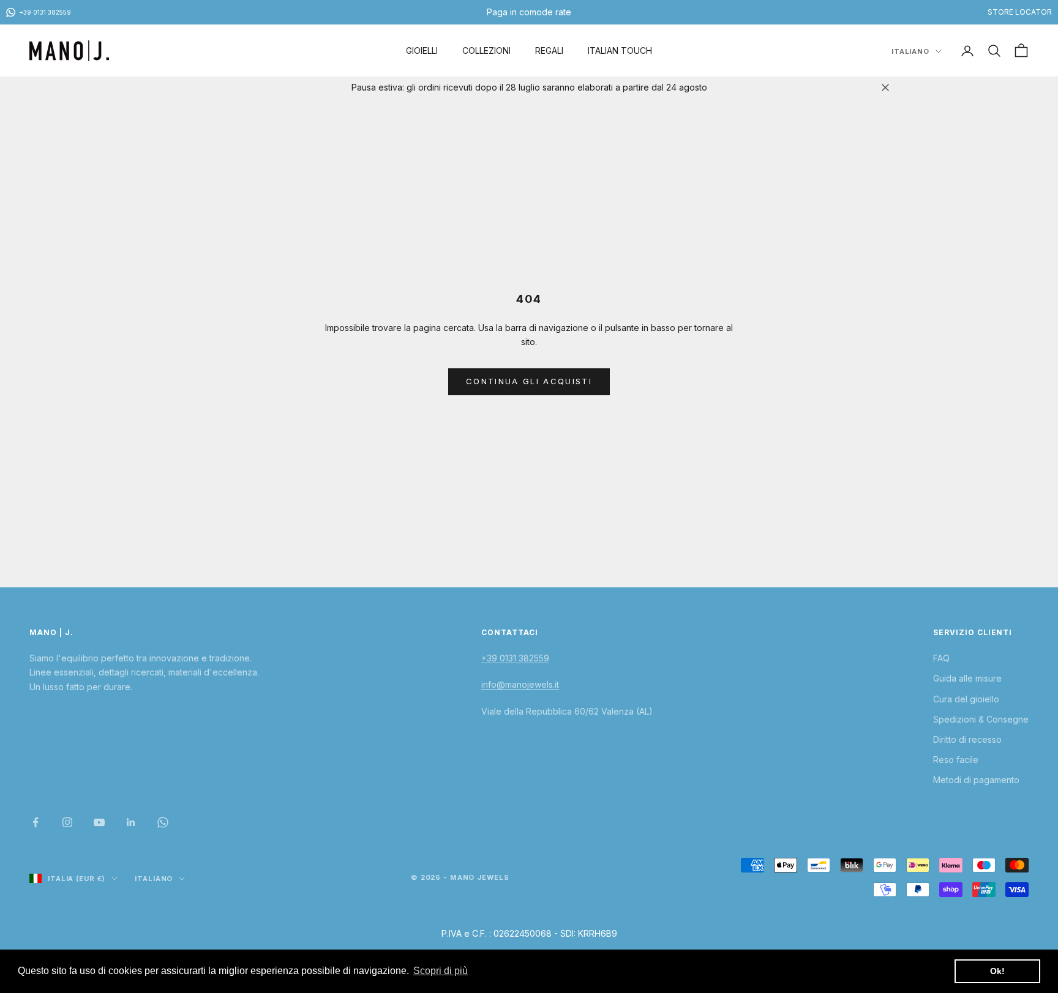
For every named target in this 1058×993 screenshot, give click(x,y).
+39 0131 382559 (515, 658)
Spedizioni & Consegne (981, 719)
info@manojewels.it (520, 684)
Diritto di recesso (967, 739)
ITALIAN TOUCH (620, 50)
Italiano (910, 51)
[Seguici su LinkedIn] (131, 822)
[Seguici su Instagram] (67, 822)
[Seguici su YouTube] (99, 822)
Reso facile (955, 759)
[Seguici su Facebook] (35, 822)
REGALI (549, 50)
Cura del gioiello (966, 699)
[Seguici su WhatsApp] (163, 822)
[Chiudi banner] (885, 87)
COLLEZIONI (486, 50)
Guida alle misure (967, 678)
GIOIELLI (422, 50)
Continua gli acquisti (529, 381)
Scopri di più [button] (440, 970)
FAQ (941, 658)
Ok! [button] (997, 971)
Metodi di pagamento (976, 780)
